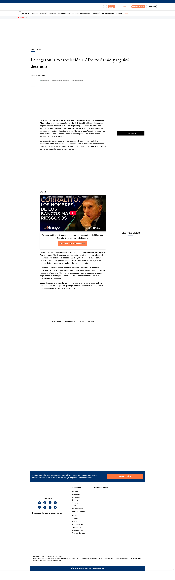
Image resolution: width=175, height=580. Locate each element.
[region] (87, 34)
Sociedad (52, 13)
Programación (77, 524)
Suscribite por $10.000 (138, 6)
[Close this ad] (173, 569)
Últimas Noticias (78, 533)
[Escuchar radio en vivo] (122, 6)
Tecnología (96, 13)
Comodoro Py (56, 321)
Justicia (91, 321)
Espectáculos (85, 13)
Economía (43, 13)
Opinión (119, 13)
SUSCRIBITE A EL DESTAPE (72, 243)
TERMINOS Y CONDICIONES (89, 558)
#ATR (74, 506)
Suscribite (125, 476)
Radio (126, 13)
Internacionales (64, 13)
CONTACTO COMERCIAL (121, 558)
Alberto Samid (70, 321)
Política (35, 13)
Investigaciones (108, 13)
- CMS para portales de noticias (89, 568)
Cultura (75, 503)
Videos (75, 518)
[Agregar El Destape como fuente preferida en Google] (105, 76)
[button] (33, 89)
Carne (81, 321)
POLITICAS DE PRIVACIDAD (106, 558)
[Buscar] (105, 6)
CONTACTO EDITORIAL (136, 558)
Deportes (75, 13)
